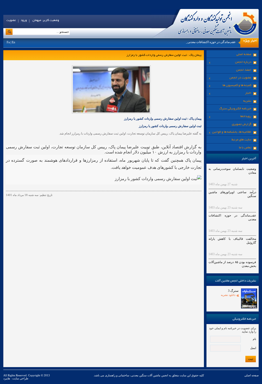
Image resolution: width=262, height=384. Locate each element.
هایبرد (6, 378)
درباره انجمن (243, 62)
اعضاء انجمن (243, 70)
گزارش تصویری (241, 124)
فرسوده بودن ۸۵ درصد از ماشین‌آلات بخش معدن (232, 264)
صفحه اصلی (243, 54)
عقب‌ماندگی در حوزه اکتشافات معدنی (212, 42)
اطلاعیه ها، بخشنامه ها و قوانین (231, 132)
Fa (8, 42)
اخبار (248, 93)
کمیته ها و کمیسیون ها (237, 85)
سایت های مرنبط (241, 139)
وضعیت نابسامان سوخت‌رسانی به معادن (232, 170)
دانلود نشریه (228, 294)
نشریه (247, 101)
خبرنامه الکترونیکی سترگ (235, 108)
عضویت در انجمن (240, 77)
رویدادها (245, 116)
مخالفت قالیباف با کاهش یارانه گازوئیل (232, 240)
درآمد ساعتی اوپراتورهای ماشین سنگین (232, 194)
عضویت (11, 20)
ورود (24, 20)
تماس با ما (245, 147)
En (13, 42)
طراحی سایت (20, 378)
